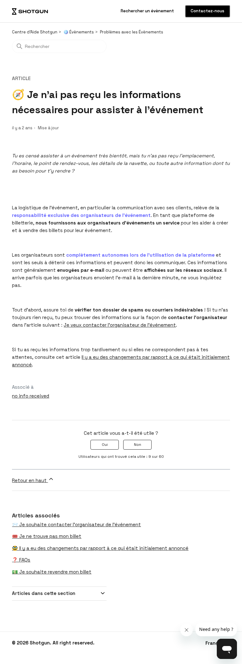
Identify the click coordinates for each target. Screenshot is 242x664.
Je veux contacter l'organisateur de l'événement (120, 325)
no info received (30, 396)
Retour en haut (30, 480)
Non (137, 444)
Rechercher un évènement (148, 11)
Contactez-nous (207, 11)
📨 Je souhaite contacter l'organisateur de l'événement (76, 524)
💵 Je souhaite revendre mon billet (51, 572)
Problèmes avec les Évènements (131, 32)
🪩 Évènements (78, 32)
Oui (105, 444)
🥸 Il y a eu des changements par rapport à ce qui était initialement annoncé (100, 548)
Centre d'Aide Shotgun (34, 32)
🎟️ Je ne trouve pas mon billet (46, 536)
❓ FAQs (21, 560)
